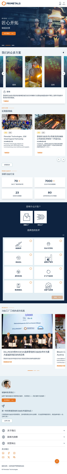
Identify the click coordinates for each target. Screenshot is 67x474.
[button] (18, 245)
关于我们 (7, 33)
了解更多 (6, 101)
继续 (55, 297)
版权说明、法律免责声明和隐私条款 (13, 466)
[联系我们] (57, 461)
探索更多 (7, 165)
